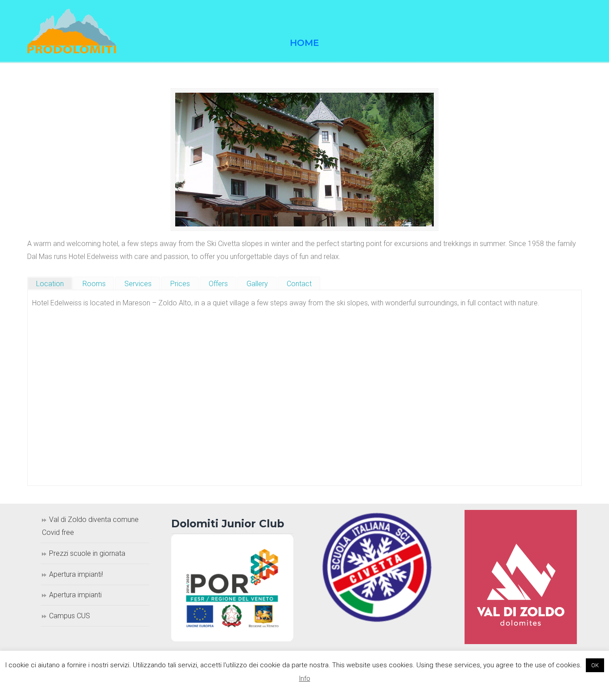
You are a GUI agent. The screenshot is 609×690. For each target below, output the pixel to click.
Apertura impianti (75, 595)
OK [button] (595, 665)
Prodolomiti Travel (71, 31)
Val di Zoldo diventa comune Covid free (90, 526)
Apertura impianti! (76, 574)
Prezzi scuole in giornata (87, 553)
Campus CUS (69, 616)
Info (304, 678)
